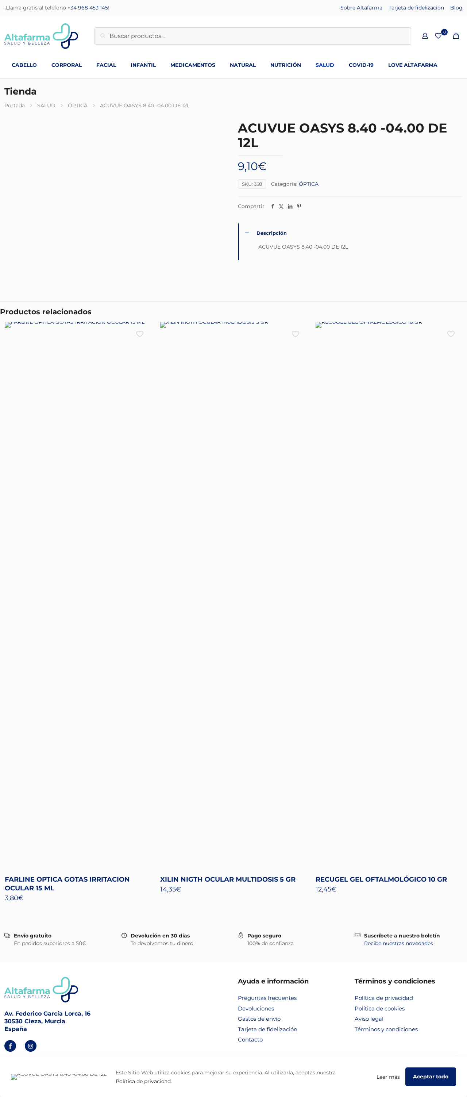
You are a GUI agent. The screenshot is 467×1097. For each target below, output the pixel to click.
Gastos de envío (259, 1018)
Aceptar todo (430, 1076)
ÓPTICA (78, 105)
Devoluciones (256, 1008)
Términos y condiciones (386, 1029)
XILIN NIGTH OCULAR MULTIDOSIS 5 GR (228, 879)
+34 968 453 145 (87, 7)
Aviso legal (369, 1018)
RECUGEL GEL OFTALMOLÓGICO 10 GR (381, 879)
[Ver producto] (140, 332)
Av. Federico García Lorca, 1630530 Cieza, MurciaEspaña (47, 1021)
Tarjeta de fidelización (416, 7)
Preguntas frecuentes (267, 997)
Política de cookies (380, 1008)
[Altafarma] (41, 36)
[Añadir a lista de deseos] (140, 347)
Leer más (388, 1077)
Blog (456, 7)
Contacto (250, 1039)
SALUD (46, 105)
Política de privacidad (384, 997)
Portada (14, 105)
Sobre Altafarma (361, 7)
